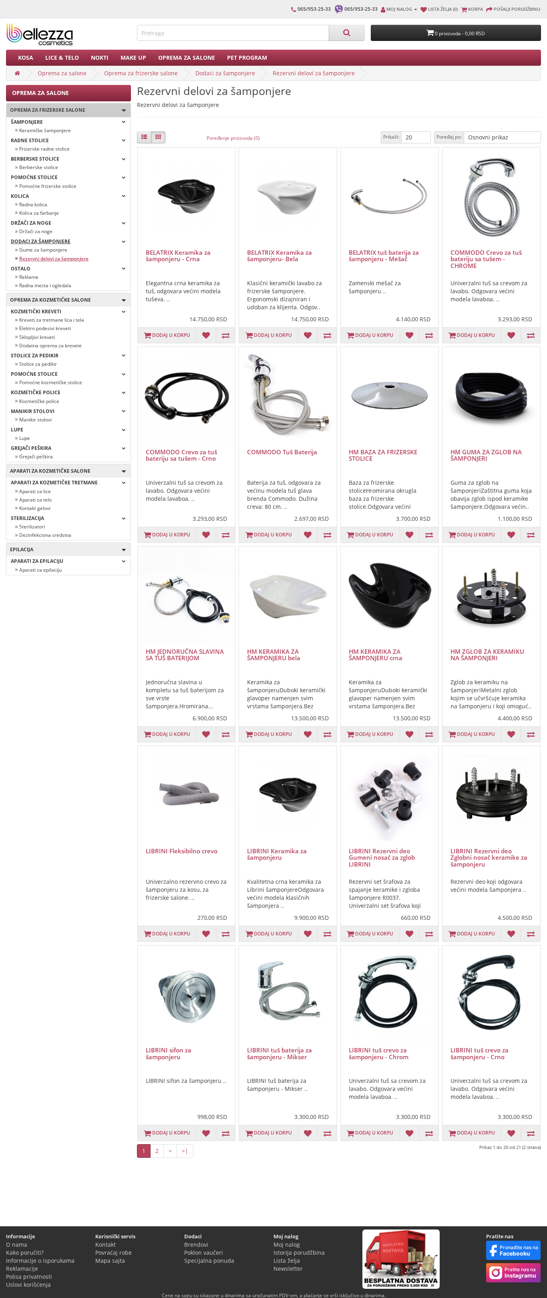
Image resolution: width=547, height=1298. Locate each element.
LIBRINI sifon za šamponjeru (168, 1053)
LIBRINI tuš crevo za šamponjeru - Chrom (378, 1053)
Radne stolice (30, 140)
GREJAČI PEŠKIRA (31, 448)
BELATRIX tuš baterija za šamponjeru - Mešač (384, 255)
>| (185, 1151)
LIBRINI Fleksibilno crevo (181, 851)
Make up (133, 57)
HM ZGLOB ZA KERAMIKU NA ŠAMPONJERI (487, 654)
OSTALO (20, 268)
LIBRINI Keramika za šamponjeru (277, 854)
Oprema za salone (186, 57)
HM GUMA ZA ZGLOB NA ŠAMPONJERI (486, 455)
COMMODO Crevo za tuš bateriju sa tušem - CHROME (486, 259)
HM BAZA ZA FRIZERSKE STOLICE (383, 455)
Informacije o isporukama (40, 1260)
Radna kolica (33, 204)
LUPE (17, 429)
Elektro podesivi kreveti (45, 328)
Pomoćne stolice (34, 177)
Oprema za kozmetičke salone (48, 299)
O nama (16, 1244)
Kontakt (105, 1244)
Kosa (25, 57)
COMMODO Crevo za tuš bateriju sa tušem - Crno (181, 455)
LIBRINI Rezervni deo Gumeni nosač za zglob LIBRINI (382, 857)
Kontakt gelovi (34, 508)
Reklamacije (22, 1268)
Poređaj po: (449, 136)
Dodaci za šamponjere (225, 73)
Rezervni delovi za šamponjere (314, 73)
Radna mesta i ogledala (45, 285)
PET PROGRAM (247, 57)
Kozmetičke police (35, 392)
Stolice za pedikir (34, 355)
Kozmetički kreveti (36, 311)
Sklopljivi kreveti (37, 337)
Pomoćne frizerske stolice (47, 186)
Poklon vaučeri (203, 1252)
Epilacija (19, 549)
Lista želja (287, 1260)
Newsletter (288, 1268)
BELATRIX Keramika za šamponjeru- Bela (279, 255)
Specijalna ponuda (209, 1260)
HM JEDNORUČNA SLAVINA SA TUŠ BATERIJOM (185, 654)
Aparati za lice (35, 491)
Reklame (28, 277)
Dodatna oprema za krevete (50, 345)
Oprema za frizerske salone (141, 73)
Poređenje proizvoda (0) (233, 138)
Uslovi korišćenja (28, 1284)
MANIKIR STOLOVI (32, 411)
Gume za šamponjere (43, 249)
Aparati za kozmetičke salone (48, 471)
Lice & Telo (62, 57)
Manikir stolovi (35, 419)
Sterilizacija (27, 518)
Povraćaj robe (113, 1252)
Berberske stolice (35, 158)
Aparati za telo (35, 499)
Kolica (20, 196)
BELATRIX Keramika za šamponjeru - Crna (178, 255)
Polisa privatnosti (29, 1276)
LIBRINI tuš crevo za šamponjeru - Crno (479, 1053)
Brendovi (196, 1244)
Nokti (100, 57)
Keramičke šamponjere (45, 130)
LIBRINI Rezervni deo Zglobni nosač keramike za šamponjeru (488, 857)
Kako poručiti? (25, 1252)
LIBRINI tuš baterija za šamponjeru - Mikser (279, 1053)
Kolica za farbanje (39, 213)
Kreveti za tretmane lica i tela (51, 319)
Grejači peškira (36, 456)
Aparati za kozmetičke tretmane (54, 482)
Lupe (24, 438)
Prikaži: (391, 136)
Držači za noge (31, 223)
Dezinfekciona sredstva (45, 535)
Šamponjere (27, 122)
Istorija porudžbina (299, 1252)
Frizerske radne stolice (44, 148)
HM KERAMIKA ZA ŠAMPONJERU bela (273, 654)
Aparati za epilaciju (37, 561)
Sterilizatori (32, 526)
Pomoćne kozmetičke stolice (50, 382)
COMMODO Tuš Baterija (282, 452)
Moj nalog (287, 1244)
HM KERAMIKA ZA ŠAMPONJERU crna (375, 654)
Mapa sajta (110, 1260)
